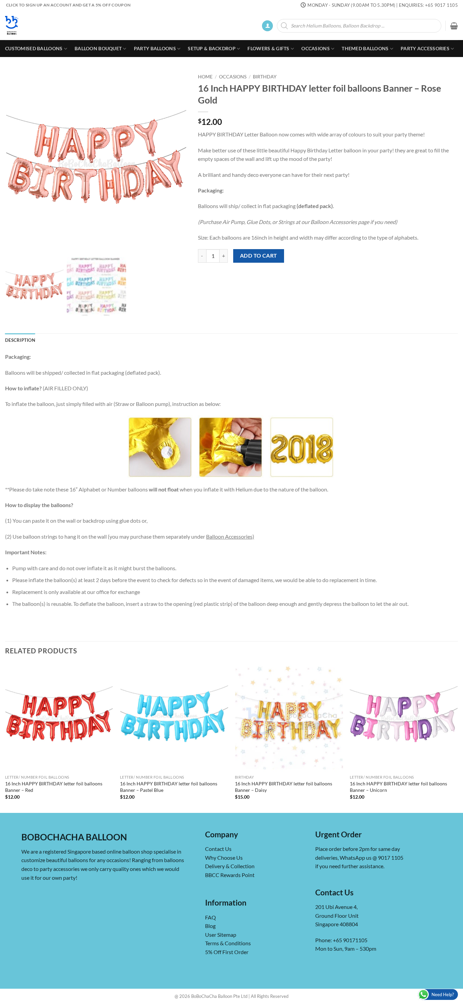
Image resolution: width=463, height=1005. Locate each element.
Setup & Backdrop (212, 48)
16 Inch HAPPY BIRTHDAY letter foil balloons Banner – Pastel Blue (168, 787)
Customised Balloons (33, 48)
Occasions (315, 48)
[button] (267, 26)
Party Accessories (425, 48)
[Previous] (5, 737)
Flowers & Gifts (268, 48)
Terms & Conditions (228, 943)
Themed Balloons (365, 48)
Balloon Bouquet (98, 48)
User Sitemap (220, 934)
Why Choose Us (224, 857)
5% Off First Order (226, 952)
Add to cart (258, 256)
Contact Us (218, 848)
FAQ (210, 917)
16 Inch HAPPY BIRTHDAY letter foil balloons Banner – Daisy (283, 787)
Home (205, 76)
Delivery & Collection (230, 866)
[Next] (457, 737)
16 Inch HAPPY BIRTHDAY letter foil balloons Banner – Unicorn (398, 787)
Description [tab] (20, 340)
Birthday (265, 76)
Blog (210, 926)
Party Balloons (155, 48)
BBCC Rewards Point (230, 875)
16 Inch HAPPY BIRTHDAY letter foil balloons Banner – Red (53, 787)
